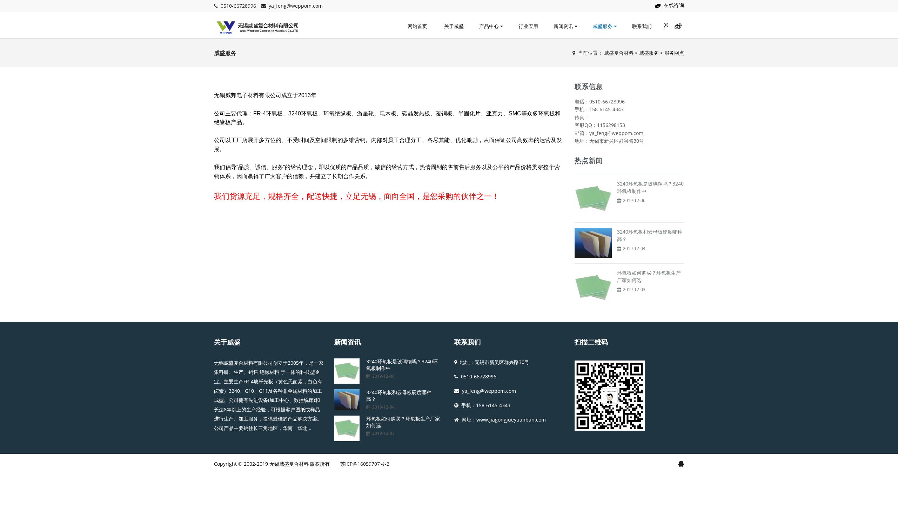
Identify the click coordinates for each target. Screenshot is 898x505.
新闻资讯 (564, 26)
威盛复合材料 (619, 52)
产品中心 (489, 26)
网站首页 (417, 26)
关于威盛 (454, 26)
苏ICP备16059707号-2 (364, 463)
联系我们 (642, 26)
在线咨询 (674, 5)
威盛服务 (603, 26)
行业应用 (528, 26)
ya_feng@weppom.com (296, 5)
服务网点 (674, 52)
